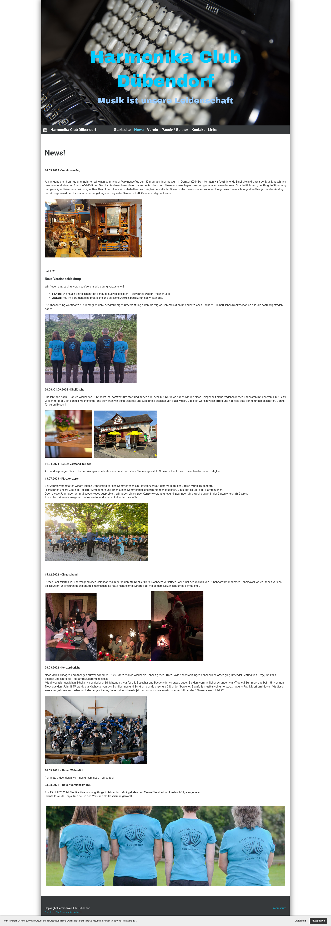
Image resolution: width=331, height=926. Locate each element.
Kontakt (198, 130)
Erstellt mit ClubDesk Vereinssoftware (63, 912)
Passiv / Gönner (175, 130)
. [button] (136, 921)
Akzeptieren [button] (318, 920)
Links (212, 130)
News (139, 130)
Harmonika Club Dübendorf (73, 130)
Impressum (279, 908)
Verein (152, 130)
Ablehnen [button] (300, 920)
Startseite (122, 130)
